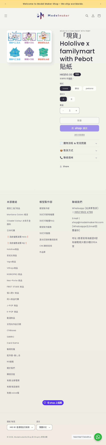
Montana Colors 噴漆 (17, 214)
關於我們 (11, 368)
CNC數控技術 (45, 245)
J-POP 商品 (12, 305)
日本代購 (11, 230)
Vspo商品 (11, 261)
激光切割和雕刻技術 (48, 239)
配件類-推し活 (13, 355)
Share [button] (66, 166)
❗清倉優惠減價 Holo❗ (18, 236)
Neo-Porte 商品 (14, 280)
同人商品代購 (13, 299)
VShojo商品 (12, 268)
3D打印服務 (44, 233)
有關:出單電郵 (13, 380)
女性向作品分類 (14, 324)
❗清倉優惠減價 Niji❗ (17, 243)
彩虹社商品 (12, 255)
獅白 (78, 89)
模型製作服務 (45, 227)
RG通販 (10, 361)
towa (66, 89)
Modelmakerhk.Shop (23, 437)
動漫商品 (11, 318)
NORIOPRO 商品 (14, 274)
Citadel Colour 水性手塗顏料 (19, 222)
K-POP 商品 (12, 311)
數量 (62, 105)
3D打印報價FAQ (46, 220)
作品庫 (42, 252)
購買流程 (11, 374)
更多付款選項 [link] (79, 135)
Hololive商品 (13, 249)
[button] (6, 16)
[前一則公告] (5, 4)
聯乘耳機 (11, 349)
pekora (90, 89)
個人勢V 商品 (13, 293)
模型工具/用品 (13, 208)
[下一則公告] (101, 4)
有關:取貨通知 (13, 386)
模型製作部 (44, 208)
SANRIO (10, 336)
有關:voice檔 (13, 393)
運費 (70, 78)
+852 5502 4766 (83, 212)
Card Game (13, 343)
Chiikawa (11, 330)
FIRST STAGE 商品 (15, 286)
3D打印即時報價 (46, 214)
